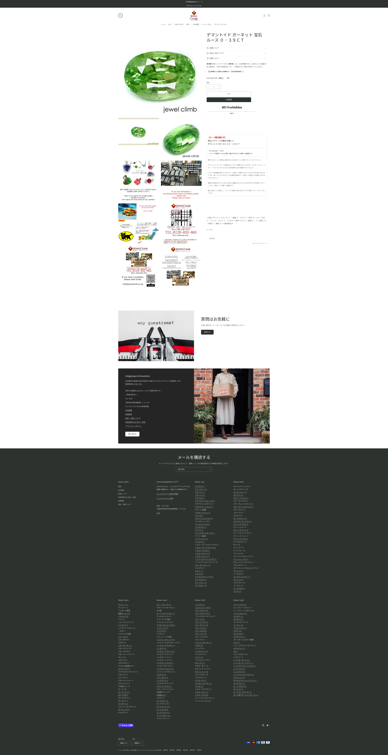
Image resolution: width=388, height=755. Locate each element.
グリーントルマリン (240, 539)
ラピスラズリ (238, 634)
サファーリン (123, 605)
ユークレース (238, 625)
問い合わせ (132, 434)
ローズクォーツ (239, 683)
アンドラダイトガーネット (205, 533)
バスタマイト (162, 675)
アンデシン (199, 530)
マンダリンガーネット (203, 683)
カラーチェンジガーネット (243, 507)
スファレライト (124, 669)
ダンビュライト (124, 710)
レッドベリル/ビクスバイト (243, 675)
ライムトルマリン (240, 628)
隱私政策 (172, 750)
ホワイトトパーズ (201, 672)
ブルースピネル (201, 631)
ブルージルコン (201, 628)
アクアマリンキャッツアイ (205, 501)
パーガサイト (162, 648)
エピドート (199, 571)
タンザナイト (123, 704)
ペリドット (199, 657)
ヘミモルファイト (201, 651)
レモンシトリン (239, 678)
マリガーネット (201, 681)
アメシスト (199, 516)
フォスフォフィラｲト (203, 608)
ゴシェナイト (238, 580)
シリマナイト (123, 625)
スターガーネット (125, 646)
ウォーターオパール (202, 565)
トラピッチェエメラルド (166, 625)
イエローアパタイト (202, 551)
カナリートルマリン (240, 498)
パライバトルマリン (164, 686)
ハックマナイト (162, 681)
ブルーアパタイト (201, 622)
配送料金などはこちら (133, 384)
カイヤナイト (238, 495)
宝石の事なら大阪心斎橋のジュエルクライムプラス (136, 750)
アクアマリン (200, 498)
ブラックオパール (201, 611)
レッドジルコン (239, 669)
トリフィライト (162, 628)
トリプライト (162, 631)
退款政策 (165, 750)
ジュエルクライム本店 (165, 498)
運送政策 (185, 750)
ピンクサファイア (163, 707)
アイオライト (200, 486)
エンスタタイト (201, 580)
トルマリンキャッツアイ (166, 640)
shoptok (212, 238)
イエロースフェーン (202, 556)
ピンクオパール (162, 701)
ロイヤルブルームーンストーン (245, 681)
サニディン (237, 591)
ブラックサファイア (202, 614)
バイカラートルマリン (165, 663)
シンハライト (123, 637)
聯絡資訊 (192, 750)
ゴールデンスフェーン (241, 577)
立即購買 (229, 100)
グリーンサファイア (240, 530)
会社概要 (128, 410)
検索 (119, 486)
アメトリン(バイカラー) (204, 519)
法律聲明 (199, 750)
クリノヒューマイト (240, 559)
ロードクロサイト (240, 686)
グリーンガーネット (164, 605)
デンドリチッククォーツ (166, 614)
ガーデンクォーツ (240, 492)
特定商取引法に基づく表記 (135, 422)
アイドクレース (201, 489)
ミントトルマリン (240, 605)
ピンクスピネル (162, 710)
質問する (207, 332)
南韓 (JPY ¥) (123, 743)
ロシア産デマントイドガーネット (246, 695)
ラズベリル (237, 631)
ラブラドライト (239, 637)
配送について (122, 494)
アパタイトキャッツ (202, 513)
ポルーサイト (200, 663)
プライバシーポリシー (133, 426)
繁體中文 (137, 743)
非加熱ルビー (162, 695)
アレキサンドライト (202, 524)
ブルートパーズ (201, 634)
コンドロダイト (239, 588)
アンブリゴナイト (201, 539)
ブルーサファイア (201, 625)
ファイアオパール (163, 716)
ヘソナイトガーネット (203, 643)
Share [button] (211, 230)
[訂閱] (210, 469)
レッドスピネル (239, 672)
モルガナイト (238, 616)
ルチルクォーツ (239, 648)
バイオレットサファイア (166, 651)
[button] (120, 15)
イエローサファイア (202, 554)
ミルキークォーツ (201, 692)
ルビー (235, 651)
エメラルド (199, 574)
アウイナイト (200, 492)
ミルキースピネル (201, 695)
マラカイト (199, 686)
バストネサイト (162, 678)
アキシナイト (200, 495)
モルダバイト (238, 619)
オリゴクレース (201, 586)
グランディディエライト (242, 521)
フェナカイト (200, 605)
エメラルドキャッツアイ (204, 577)
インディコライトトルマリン (206, 559)
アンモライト (200, 542)
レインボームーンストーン (243, 663)
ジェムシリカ (123, 616)
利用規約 (128, 414)
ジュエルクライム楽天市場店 (167, 494)
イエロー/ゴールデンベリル (205, 548)
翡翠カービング (124, 614)
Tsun (266, 243)
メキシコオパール (240, 614)
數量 (208, 82)
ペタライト (199, 646)
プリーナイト (200, 619)
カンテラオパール (240, 519)
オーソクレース (201, 583)
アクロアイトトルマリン (204, 507)
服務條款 (179, 750)
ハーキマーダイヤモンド (166, 646)
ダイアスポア (123, 695)
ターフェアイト (124, 692)
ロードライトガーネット (242, 692)
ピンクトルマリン (163, 713)
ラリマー (236, 643)
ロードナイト (238, 689)
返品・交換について (132, 418)
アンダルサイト (201, 527)
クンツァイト (238, 571)
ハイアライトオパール (165, 669)
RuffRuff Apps (258, 243)
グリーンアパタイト (240, 524)
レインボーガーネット (241, 660)
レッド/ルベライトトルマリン (244, 666)
